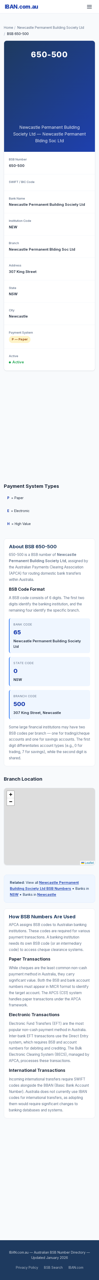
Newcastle (46, 894)
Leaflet (89, 863)
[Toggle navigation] (89, 7)
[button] (10, 794)
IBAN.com (75, 1267)
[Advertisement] (49, 93)
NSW (14, 894)
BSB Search (53, 1267)
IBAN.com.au (21, 6)
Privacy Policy (27, 1267)
